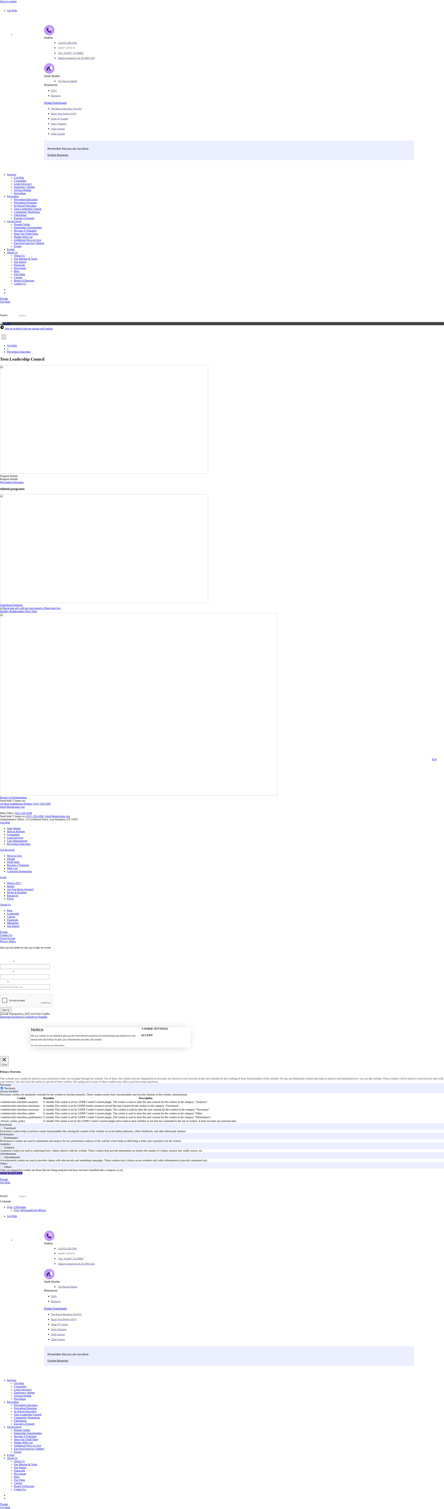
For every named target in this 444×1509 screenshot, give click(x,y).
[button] (222, 320)
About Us (12, 252)
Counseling (20, 180)
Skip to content (8, 1)
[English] (5, 323)
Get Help (12, 10)
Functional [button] (6, 1124)
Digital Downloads (55, 103)
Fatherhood (20, 215)
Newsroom (20, 268)
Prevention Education (25, 199)
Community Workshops (27, 211)
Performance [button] (7, 1134)
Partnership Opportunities (28, 227)
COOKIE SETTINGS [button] (155, 1028)
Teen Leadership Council (27, 208)
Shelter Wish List (23, 236)
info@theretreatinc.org (57, 816)
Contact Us (20, 283)
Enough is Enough (24, 218)
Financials (19, 265)
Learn (3, 877)
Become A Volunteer (25, 230)
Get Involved (14, 221)
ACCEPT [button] (147, 1035)
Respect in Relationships (13, 797)
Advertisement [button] (8, 1153)
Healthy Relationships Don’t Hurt (18, 611)
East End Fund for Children (29, 243)
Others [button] (3, 1163)
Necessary (9, 1088)
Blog (16, 271)
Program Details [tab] (9, 476)
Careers (18, 277)
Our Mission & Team (25, 258)
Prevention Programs (25, 202)
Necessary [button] (5, 1084)
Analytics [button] (5, 1144)
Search (3, 315)
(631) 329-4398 (23, 813)
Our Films (19, 274)
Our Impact (20, 261)
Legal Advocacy (23, 183)
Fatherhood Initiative (11, 605)
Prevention (20, 193)
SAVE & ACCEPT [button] (11, 1173)
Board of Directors (24, 280)
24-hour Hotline (22, 190)
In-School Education (25, 205)
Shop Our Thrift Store (26, 233)
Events (17, 246)
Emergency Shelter (24, 187)
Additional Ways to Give (27, 240)
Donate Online (22, 224)
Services (11, 174)
